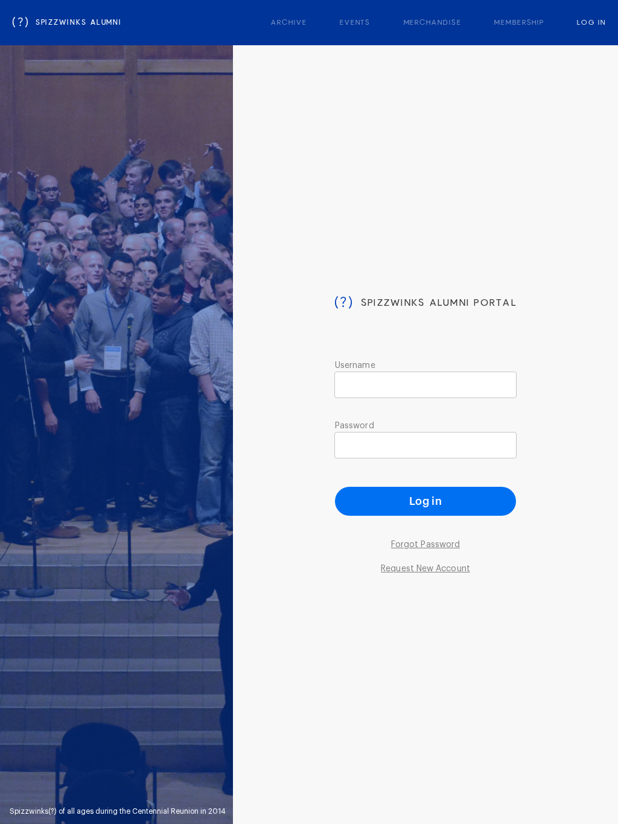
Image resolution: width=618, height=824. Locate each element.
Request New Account (425, 569)
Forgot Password (425, 544)
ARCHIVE (289, 23)
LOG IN (591, 23)
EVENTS (355, 23)
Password (354, 426)
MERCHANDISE (433, 23)
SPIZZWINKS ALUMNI (67, 23)
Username (355, 365)
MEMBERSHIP (519, 23)
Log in (425, 501)
